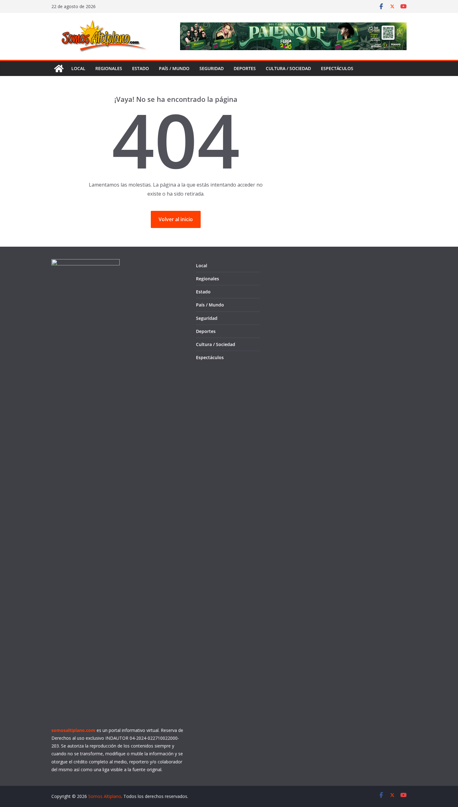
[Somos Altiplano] (58, 68)
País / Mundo (174, 68)
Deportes (245, 68)
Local (78, 68)
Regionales (108, 68)
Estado (140, 68)
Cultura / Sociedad (288, 68)
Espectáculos (337, 68)
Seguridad (211, 68)
